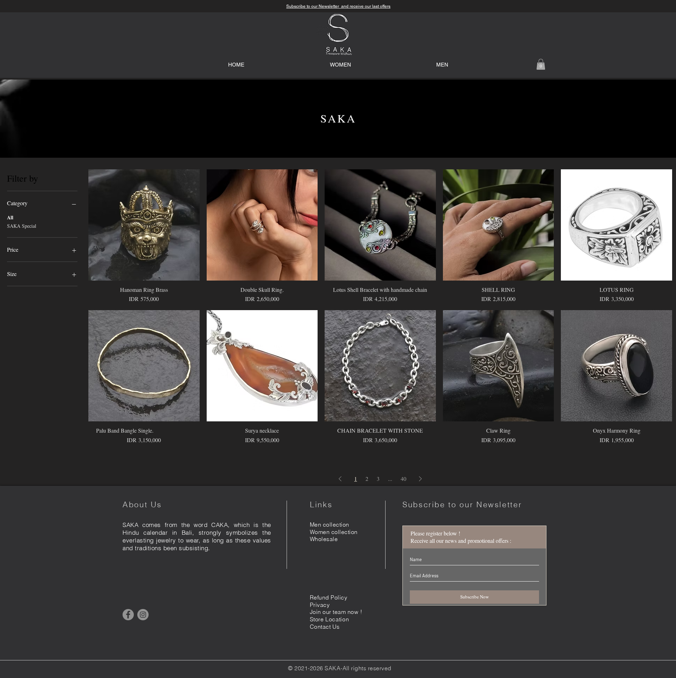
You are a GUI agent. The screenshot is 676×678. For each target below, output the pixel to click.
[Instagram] (143, 614)
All (10, 217)
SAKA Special (21, 225)
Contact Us (325, 626)
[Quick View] (144, 225)
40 (403, 478)
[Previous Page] (340, 479)
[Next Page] (420, 479)
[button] (540, 64)
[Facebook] (128, 614)
